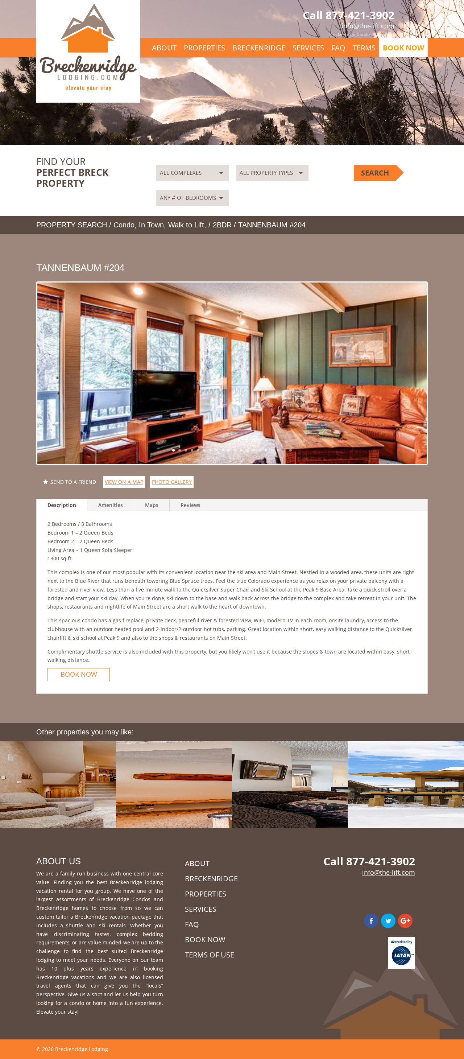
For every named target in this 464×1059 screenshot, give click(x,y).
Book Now (403, 48)
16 (266, 450)
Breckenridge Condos (350, 34)
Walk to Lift (186, 225)
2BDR (222, 225)
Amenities (110, 505)
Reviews (190, 505)
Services (385, 34)
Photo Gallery (172, 481)
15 (259, 450)
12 (241, 450)
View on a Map (124, 481)
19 (284, 450)
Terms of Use (209, 955)
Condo (123, 225)
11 (235, 450)
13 (247, 450)
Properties (204, 48)
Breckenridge (258, 48)
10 (229, 450)
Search (375, 173)
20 (290, 450)
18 (278, 450)
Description (61, 505)
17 (272, 450)
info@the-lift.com (388, 872)
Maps (151, 505)
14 (253, 450)
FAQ (338, 48)
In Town (151, 225)
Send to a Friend (73, 481)
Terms (364, 48)
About (164, 48)
